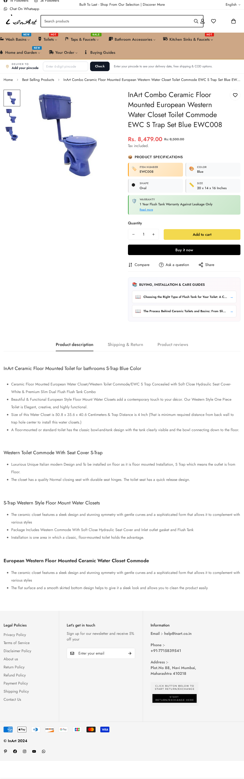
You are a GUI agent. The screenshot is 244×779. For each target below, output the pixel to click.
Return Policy (14, 667)
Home (8, 79)
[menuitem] (47, 39)
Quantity (135, 223)
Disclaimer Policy (17, 651)
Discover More (154, 4)
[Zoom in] (106, 99)
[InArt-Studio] (21, 21)
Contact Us (12, 699)
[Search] (196, 21)
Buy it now (184, 250)
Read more (146, 209)
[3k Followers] (24, 751)
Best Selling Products (38, 79)
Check (100, 66)
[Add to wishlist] (235, 95)
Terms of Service (17, 643)
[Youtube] (34, 751)
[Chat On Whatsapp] (44, 751)
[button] (221, 21)
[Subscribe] (130, 653)
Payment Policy (16, 683)
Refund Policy (15, 675)
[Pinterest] (5, 751)
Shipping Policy (16, 691)
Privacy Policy (15, 634)
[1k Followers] (15, 751)
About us (11, 659)
